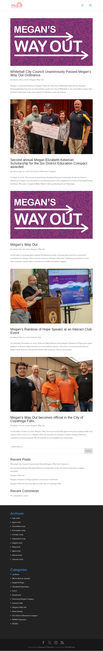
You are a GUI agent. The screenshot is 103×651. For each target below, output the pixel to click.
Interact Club (35, 337)
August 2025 (17, 543)
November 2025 (18, 530)
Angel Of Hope (18, 582)
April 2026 (16, 522)
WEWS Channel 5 (19, 619)
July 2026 (16, 518)
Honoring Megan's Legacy (23, 599)
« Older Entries (16, 446)
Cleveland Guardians (20, 587)
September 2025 (18, 539)
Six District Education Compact (43, 171)
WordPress (70, 647)
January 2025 (17, 559)
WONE (15, 624)
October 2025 (17, 534)
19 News (15, 574)
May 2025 (16, 547)
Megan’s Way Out (24, 245)
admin (15, 80)
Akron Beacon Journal (21, 578)
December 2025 (18, 526)
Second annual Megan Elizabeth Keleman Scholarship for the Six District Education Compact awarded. (48, 163)
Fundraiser (16, 595)
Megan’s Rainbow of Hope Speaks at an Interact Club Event (51, 331)
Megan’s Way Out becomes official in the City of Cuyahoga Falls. (46, 419)
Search (88, 451)
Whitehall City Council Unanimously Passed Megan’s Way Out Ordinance (50, 73)
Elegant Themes (46, 647)
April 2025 (16, 551)
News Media (17, 611)
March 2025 (17, 555)
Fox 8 (14, 591)
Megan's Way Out (37, 80)
